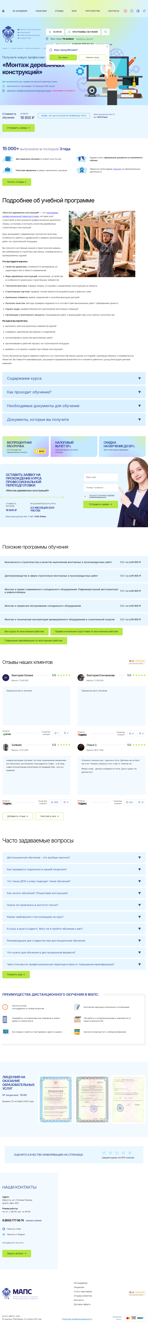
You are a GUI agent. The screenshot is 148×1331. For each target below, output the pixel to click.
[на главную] (3, 11)
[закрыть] (107, 46)
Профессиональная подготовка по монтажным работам (86, 631)
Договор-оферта (82, 1304)
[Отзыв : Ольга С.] (82, 803)
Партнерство (92, 11)
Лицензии (41, 11)
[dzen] (131, 10)
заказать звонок (34, 1220)
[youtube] (125, 11)
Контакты (113, 11)
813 (131, 802)
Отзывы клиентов (83, 1296)
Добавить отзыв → (17, 816)
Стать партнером (83, 1291)
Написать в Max (14, 1229)
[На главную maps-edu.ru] (21, 34)
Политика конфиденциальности (77, 1319)
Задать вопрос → (16, 1253)
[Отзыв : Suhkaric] (7, 803)
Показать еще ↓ (16, 974)
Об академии (20, 11)
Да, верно (63, 57)
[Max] (137, 10)
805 (56, 802)
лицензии (117, 169)
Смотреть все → (49, 816)
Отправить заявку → (18, 127)
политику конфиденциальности (102, 496)
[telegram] (144, 10)
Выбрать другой (84, 39)
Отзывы (59, 11)
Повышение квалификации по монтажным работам (33, 640)
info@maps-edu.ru (13, 1243)
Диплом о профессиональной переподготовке (29, 90)
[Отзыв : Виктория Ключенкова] (82, 734)
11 (67, 802)
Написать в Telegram (16, 1234)
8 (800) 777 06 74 (13, 1220)
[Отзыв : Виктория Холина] (7, 733)
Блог (74, 11)
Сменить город (92, 57)
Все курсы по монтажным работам (24, 631)
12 (142, 802)
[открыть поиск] (105, 32)
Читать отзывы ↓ (16, 182)
